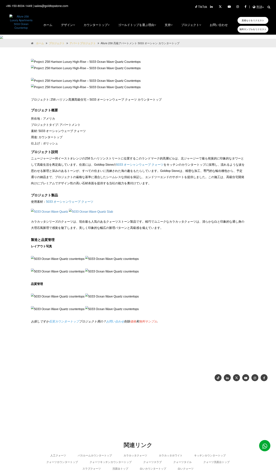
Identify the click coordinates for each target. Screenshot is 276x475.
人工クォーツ (58, 455)
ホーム (47, 25)
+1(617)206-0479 (185, 369)
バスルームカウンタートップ (95, 455)
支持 (168, 25)
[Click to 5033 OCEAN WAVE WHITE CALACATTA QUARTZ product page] (49, 211)
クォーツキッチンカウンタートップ (111, 462)
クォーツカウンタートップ (62, 462)
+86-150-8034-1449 (19, 6)
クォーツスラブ (152, 462)
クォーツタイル (182, 462)
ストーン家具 (154, 376)
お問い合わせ (219, 25)
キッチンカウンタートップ (210, 455)
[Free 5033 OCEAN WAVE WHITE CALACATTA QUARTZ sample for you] (91, 211)
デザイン (67, 25)
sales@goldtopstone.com (51, 6)
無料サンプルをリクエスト (252, 29)
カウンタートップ (96, 25)
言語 (259, 7)
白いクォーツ (186, 468)
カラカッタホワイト (170, 455)
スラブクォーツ (91, 468)
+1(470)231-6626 (160, 369)
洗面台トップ (120, 468)
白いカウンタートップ (153, 468)
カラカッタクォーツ (135, 455)
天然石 (169, 376)
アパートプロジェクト (82, 43)
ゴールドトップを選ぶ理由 (136, 25)
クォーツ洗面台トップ (216, 462)
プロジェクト (190, 25)
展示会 (257, 365)
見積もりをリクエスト (253, 20)
